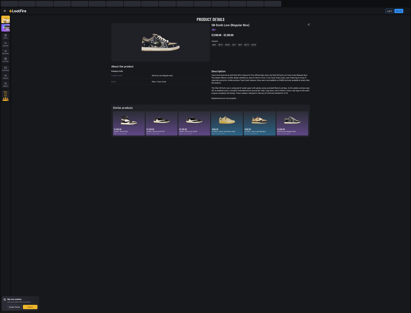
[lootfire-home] (17, 11)
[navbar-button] (5, 11)
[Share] (308, 24)
